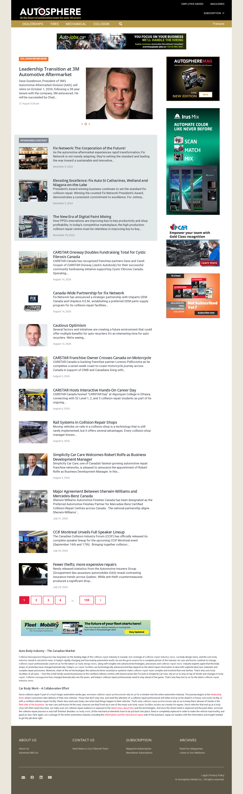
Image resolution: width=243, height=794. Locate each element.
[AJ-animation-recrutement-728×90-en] (121, 48)
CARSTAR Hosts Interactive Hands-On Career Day (94, 390)
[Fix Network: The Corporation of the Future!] (33, 158)
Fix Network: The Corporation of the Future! (89, 148)
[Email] (23, 777)
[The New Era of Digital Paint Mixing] (33, 227)
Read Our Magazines (191, 748)
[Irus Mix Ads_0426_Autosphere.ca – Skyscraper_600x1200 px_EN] (193, 214)
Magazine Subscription (138, 748)
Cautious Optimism (69, 325)
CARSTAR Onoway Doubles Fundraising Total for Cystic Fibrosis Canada (99, 254)
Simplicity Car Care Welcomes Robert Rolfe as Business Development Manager (99, 457)
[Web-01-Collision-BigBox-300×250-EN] (193, 265)
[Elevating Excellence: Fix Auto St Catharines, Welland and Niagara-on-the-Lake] (33, 190)
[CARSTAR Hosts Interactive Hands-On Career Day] (33, 400)
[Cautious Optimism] (33, 335)
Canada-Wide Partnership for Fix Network (88, 292)
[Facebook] (32, 777)
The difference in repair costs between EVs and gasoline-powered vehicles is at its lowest (50, 77)
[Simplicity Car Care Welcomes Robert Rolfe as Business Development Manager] (33, 464)
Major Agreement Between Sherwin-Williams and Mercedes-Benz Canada (95, 493)
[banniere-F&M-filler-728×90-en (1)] (85, 635)
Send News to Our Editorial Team (90, 748)
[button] (223, 13)
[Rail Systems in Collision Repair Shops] (33, 432)
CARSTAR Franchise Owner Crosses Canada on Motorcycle (102, 357)
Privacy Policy (216, 775)
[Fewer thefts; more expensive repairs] (33, 574)
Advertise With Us (28, 752)
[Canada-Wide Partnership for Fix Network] (33, 303)
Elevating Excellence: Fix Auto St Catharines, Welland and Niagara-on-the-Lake (100, 182)
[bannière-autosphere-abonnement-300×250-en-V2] (193, 317)
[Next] (100, 600)
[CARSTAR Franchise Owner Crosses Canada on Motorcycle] (33, 367)
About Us (24, 748)
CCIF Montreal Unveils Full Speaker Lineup (89, 531)
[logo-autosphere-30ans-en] (50, 13)
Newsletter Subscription (139, 752)
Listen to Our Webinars (192, 752)
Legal (204, 775)
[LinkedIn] (41, 777)
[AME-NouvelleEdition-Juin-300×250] (193, 100)
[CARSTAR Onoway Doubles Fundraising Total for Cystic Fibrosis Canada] (33, 262)
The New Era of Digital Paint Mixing (82, 216)
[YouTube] (50, 777)
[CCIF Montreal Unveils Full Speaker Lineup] (33, 542)
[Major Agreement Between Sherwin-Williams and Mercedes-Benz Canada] (33, 501)
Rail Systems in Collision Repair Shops (85, 422)
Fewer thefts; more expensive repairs (85, 564)
